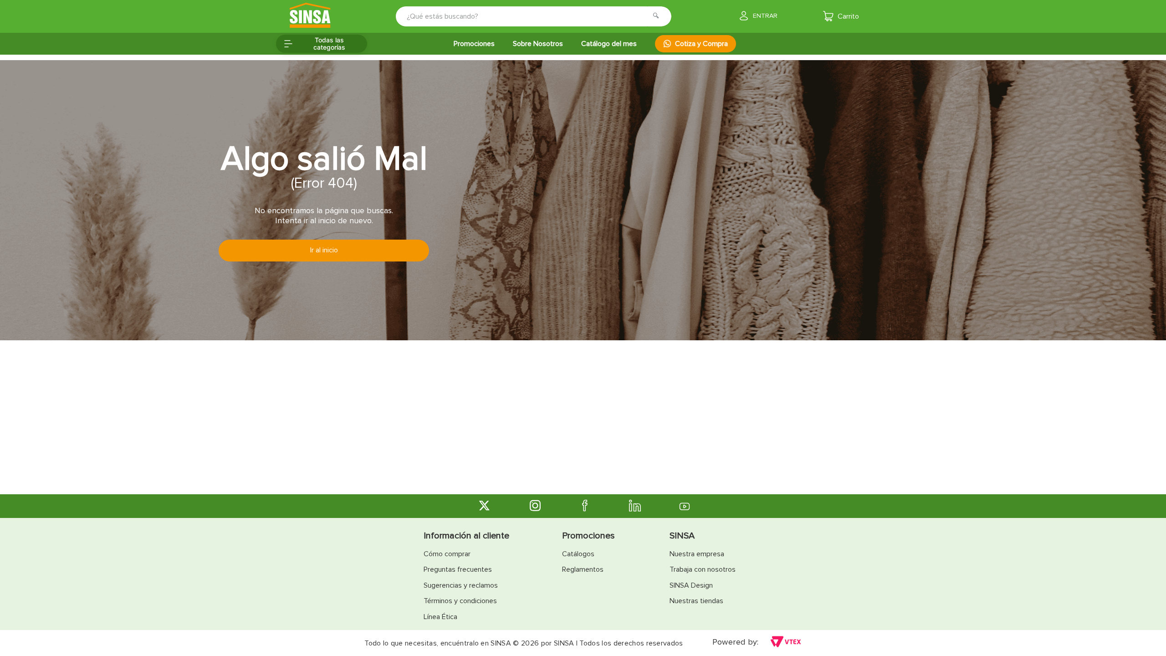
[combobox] (527, 16)
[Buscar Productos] (658, 16)
